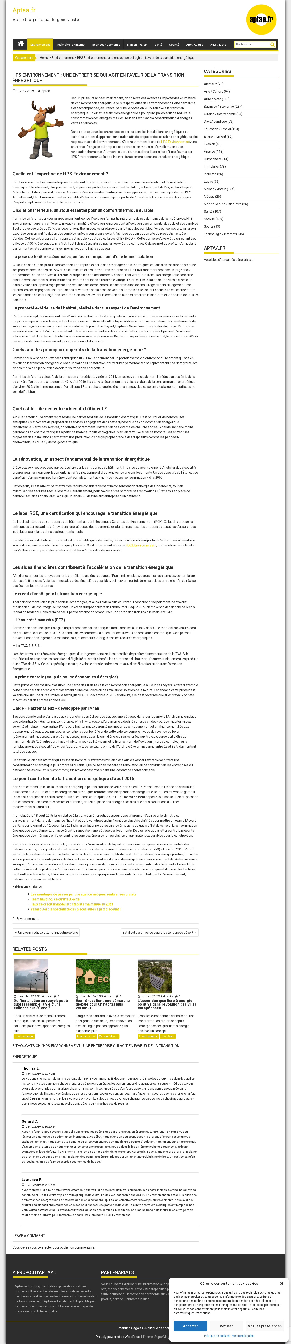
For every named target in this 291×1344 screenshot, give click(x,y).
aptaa (46, 91)
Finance (209, 151)
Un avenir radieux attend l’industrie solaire (48, 932)
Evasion (209, 144)
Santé (158, 44)
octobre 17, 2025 (151, 996)
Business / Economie (106, 44)
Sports (208, 226)
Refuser (226, 1326)
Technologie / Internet (71, 44)
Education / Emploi (217, 129)
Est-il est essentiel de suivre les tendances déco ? (158, 932)
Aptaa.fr (24, 10)
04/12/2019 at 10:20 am (40, 1126)
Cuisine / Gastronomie (220, 114)
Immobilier (167, 1036)
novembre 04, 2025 (91, 996)
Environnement (40, 44)
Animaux (210, 84)
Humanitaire (213, 159)
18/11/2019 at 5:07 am (40, 1073)
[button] (282, 1283)
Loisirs (208, 181)
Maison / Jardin (137, 44)
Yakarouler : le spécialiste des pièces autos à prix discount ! (75, 909)
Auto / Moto (218, 44)
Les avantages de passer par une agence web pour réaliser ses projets (83, 894)
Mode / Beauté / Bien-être (222, 204)
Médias (209, 196)
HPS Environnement (175, 142)
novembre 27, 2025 (29, 996)
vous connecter (41, 1247)
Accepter (190, 1326)
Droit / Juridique (215, 121)
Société (174, 44)
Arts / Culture (194, 44)
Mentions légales (243, 1335)
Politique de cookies (217, 1335)
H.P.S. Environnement (141, 545)
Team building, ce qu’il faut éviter (56, 899)
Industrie (210, 174)
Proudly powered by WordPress (118, 1337)
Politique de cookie (159, 1328)
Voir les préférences (265, 1326)
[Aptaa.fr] (21, 42)
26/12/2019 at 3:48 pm (40, 1185)
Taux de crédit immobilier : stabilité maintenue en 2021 (72, 904)
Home (44, 58)
